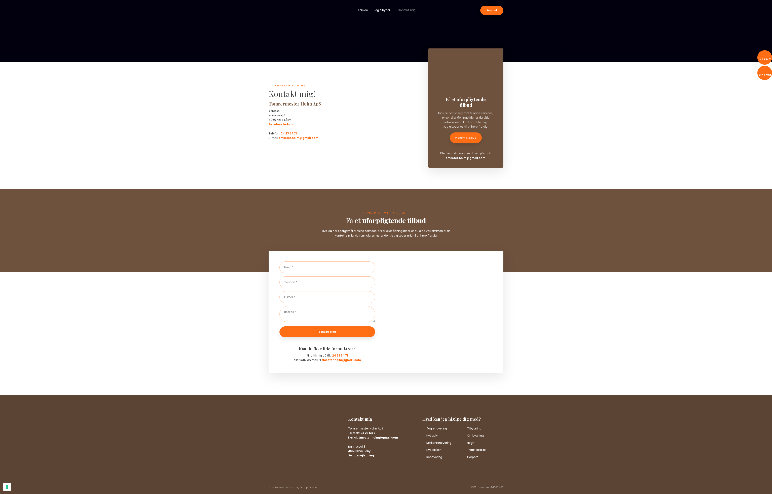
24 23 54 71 (289, 133)
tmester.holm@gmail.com (298, 138)
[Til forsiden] (284, 17)
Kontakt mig (407, 10)
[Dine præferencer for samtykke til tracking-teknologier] (7, 487)
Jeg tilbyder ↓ (383, 10)
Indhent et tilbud (465, 138)
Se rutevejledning (281, 124)
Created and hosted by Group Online (293, 487)
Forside (363, 10)
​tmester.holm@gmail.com (465, 158)
